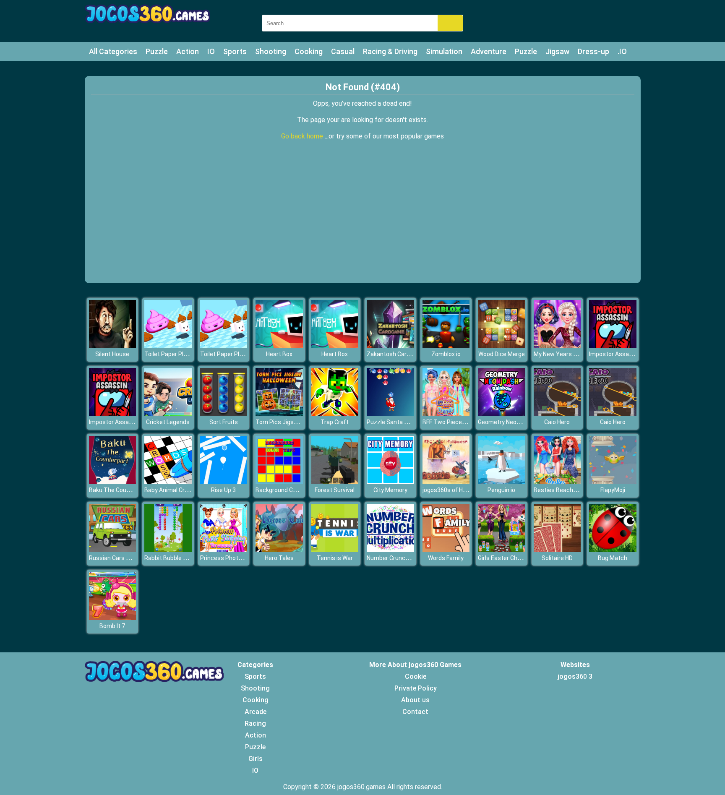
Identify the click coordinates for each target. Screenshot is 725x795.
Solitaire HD (557, 558)
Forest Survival (335, 490)
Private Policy (415, 688)
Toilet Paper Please (170, 354)
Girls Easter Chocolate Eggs (515, 558)
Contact (415, 712)
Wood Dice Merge (501, 354)
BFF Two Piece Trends (452, 422)
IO (211, 51)
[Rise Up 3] (224, 481)
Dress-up (593, 51)
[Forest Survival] (335, 481)
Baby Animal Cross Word (177, 490)
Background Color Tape (287, 490)
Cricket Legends (168, 422)
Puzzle (157, 51)
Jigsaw (557, 51)
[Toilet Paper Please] (168, 345)
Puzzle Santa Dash (392, 422)
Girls (255, 759)
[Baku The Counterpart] (112, 481)
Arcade (255, 712)
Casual (343, 51)
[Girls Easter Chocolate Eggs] (501, 549)
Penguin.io (501, 490)
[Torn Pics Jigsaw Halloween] (279, 413)
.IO (622, 51)
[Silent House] (112, 345)
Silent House (112, 354)
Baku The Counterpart (119, 490)
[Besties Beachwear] (557, 481)
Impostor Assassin (614, 354)
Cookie (415, 676)
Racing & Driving (390, 51)
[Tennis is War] (335, 549)
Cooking (309, 51)
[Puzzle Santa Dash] (390, 413)
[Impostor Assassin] (612, 345)
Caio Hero (557, 422)
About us (415, 700)
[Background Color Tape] (279, 481)
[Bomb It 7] (112, 617)
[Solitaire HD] (557, 549)
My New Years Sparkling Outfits (576, 354)
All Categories (113, 51)
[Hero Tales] (279, 549)
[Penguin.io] (501, 481)
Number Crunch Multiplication (406, 558)
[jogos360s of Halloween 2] (446, 481)
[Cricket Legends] (168, 413)
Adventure (488, 51)
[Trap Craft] (335, 413)
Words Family (446, 558)
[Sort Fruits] (224, 413)
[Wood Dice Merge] (501, 345)
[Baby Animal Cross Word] (168, 481)
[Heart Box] (279, 345)
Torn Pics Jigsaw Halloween (293, 422)
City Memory (390, 490)
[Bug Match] (612, 549)
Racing (255, 723)
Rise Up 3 (223, 490)
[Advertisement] (362, 220)
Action (187, 51)
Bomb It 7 (112, 626)
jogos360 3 (575, 676)
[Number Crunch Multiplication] (390, 549)
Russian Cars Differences (123, 558)
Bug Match (612, 558)
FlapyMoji (612, 490)
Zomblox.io (446, 354)
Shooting (270, 51)
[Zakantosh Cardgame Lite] (390, 345)
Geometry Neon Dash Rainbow (518, 422)
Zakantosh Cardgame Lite (402, 354)
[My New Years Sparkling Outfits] (557, 345)
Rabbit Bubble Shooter (174, 558)
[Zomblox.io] (446, 345)
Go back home (303, 136)
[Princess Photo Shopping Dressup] (224, 549)
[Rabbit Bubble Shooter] (168, 549)
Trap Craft (335, 422)
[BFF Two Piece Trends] (446, 413)
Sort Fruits (223, 422)
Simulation (444, 51)
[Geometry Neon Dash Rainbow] (501, 413)
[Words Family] (446, 549)
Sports (235, 51)
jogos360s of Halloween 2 (456, 490)
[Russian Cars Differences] (112, 549)
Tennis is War (335, 558)
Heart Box (279, 354)
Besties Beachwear (560, 490)
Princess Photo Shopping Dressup (246, 558)
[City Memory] (390, 481)
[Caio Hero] (557, 413)
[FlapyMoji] (612, 481)
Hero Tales (279, 558)
